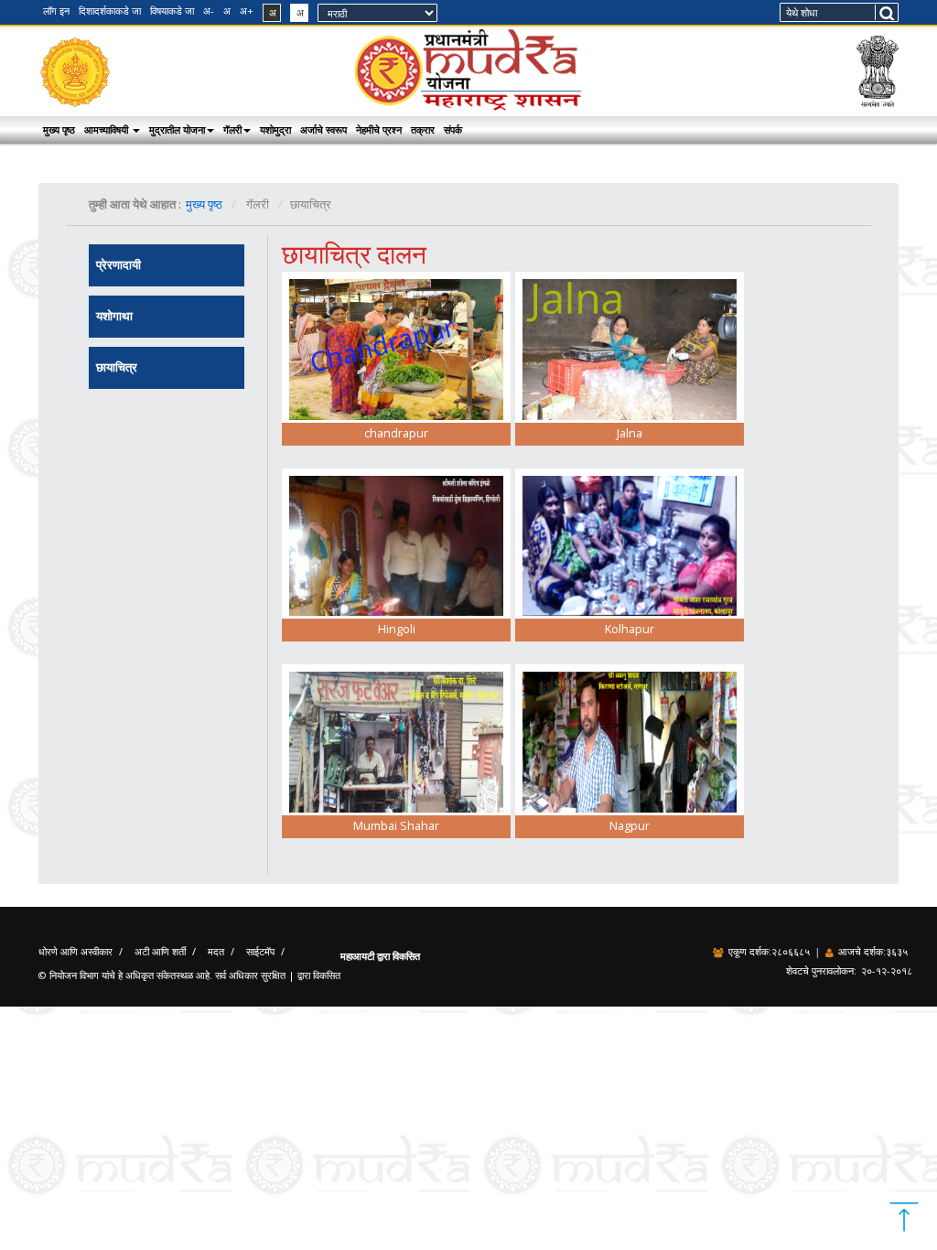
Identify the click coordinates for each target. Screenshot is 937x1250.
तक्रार (423, 129)
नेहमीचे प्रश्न (379, 129)
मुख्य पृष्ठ (59, 129)
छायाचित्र (116, 367)
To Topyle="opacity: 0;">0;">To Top (904, 1217)
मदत (216, 951)
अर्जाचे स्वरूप (323, 129)
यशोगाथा (114, 316)
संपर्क (453, 129)
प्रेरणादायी (118, 265)
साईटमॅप (260, 951)
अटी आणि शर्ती (160, 951)
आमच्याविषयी (107, 129)
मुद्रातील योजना (177, 129)
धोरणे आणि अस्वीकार (75, 951)
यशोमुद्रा (275, 129)
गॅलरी (232, 129)
